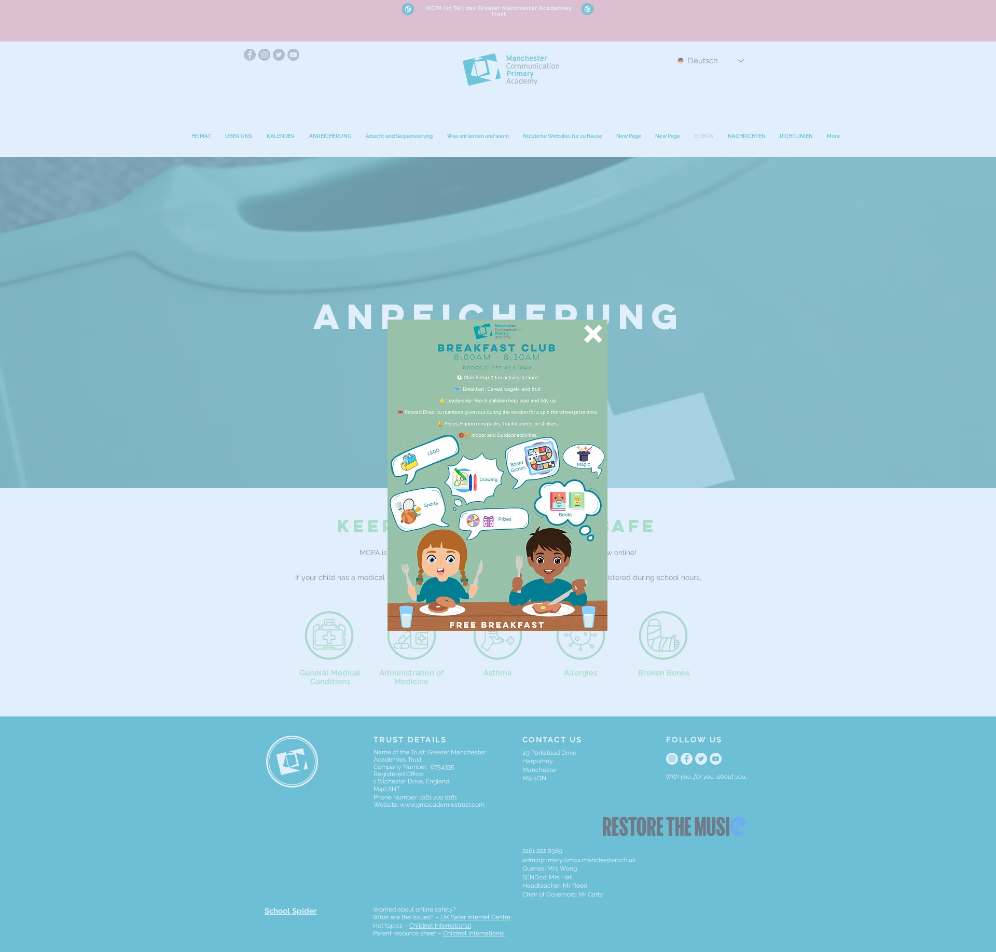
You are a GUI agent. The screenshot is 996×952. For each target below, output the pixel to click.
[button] (593, 334)
